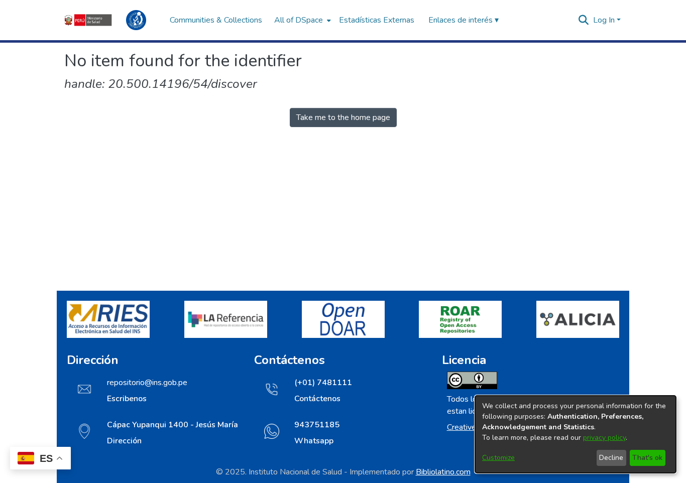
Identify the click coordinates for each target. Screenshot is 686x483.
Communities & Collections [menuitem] (216, 20)
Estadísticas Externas (376, 20)
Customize (498, 457)
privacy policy (604, 437)
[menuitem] (301, 20)
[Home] (112, 20)
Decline (611, 457)
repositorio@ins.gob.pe (147, 382)
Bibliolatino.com (443, 471)
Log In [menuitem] (604, 20)
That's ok (647, 457)
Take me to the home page (343, 117)
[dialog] (575, 434)
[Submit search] (584, 20)
